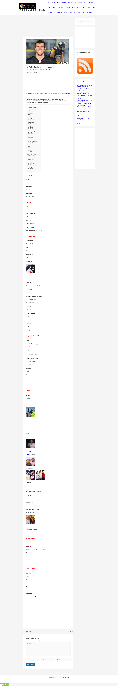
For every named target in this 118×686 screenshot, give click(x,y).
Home (49, 2)
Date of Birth (31, 122)
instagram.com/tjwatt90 (31, 596)
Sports (84, 2)
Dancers (54, 7)
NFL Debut (31, 115)
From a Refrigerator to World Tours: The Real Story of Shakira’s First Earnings (84, 97)
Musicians (70, 2)
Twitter (31, 169)
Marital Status (31, 155)
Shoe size (31, 142)
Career (29, 114)
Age (30, 123)
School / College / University (35, 131)
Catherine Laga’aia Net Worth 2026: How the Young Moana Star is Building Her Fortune (84, 111)
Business (89, 7)
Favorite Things (31, 159)
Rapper (83, 7)
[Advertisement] (48, 27)
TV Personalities (78, 2)
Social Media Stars (58, 12)
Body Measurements (33, 141)
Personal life (30, 120)
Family (29, 146)
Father (31, 149)
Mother (31, 150)
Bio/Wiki (29, 109)
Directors (73, 7)
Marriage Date (32, 156)
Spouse (30, 147)
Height (30, 138)
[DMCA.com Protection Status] (4, 684)
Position (31, 118)
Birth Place (31, 128)
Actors (58, 2)
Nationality (31, 127)
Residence (31, 129)
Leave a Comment (30, 69)
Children (31, 152)
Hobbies (31, 136)
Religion (31, 132)
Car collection (32, 163)
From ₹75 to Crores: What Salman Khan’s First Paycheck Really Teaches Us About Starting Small (84, 102)
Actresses (64, 2)
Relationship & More (32, 154)
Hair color (31, 145)
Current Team (32, 119)
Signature (31, 126)
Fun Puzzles (89, 12)
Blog (71, 12)
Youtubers (65, 12)
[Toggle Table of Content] (38, 108)
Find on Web (30, 165)
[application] (87, 2)
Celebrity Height (81, 12)
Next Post (70, 631)
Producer (50, 12)
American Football (39, 69)
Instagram (31, 171)
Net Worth (31, 162)
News (75, 12)
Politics (49, 7)
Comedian (91, 2)
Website (30, 167)
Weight (31, 140)
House (31, 164)
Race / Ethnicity (32, 133)
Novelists (95, 7)
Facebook (31, 168)
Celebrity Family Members (64, 7)
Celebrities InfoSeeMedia (32, 10)
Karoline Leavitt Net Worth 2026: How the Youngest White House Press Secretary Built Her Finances (84, 107)
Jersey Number (32, 117)
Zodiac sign (32, 124)
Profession (31, 113)
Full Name (31, 110)
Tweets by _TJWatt (30, 590)
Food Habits (32, 134)
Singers (53, 2)
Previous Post (27, 631)
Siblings (31, 151)
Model (78, 7)
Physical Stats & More (32, 137)
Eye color (31, 143)
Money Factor (30, 160)
